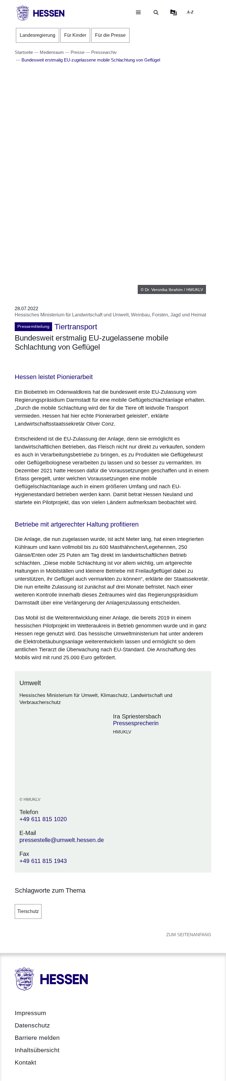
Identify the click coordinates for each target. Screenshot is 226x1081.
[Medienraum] (173, 12)
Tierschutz (28, 911)
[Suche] (156, 12)
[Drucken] (65, 362)
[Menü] (138, 12)
